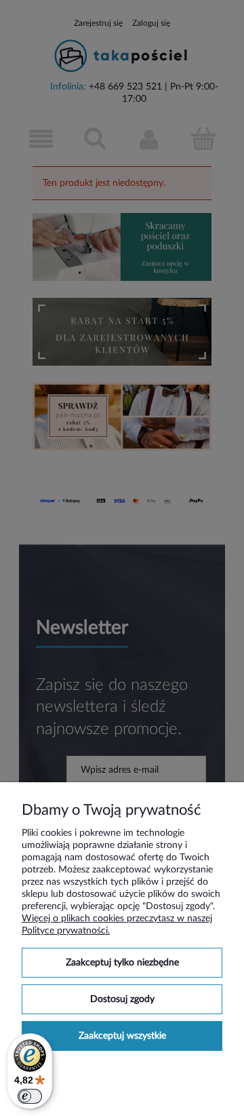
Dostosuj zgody (122, 999)
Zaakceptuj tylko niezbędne (122, 962)
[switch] (30, 1096)
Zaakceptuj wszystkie (122, 1036)
